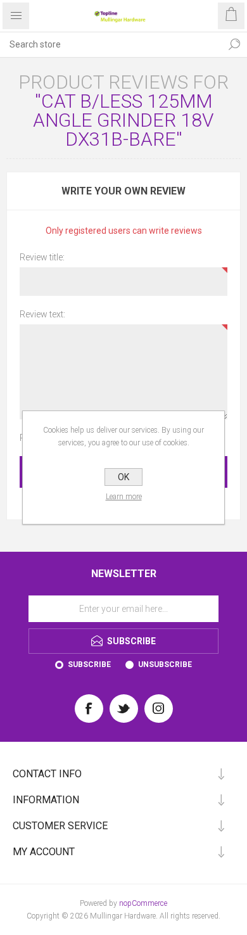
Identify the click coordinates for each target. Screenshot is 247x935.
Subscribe (89, 664)
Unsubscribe (165, 664)
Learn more (124, 496)
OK (123, 477)
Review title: (42, 257)
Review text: (42, 314)
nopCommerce (143, 903)
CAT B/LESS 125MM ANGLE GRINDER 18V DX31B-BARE (123, 120)
